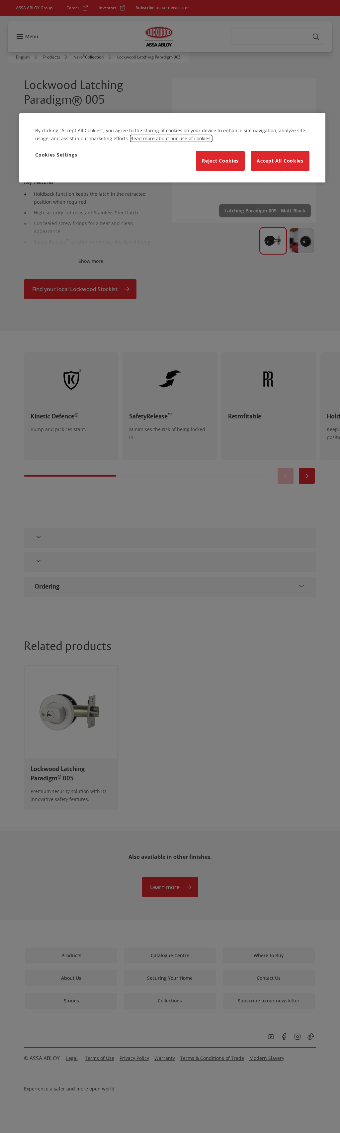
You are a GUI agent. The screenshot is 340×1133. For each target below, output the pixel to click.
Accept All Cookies (280, 161)
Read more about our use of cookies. (171, 138)
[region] (172, 147)
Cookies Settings (56, 155)
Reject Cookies (220, 161)
